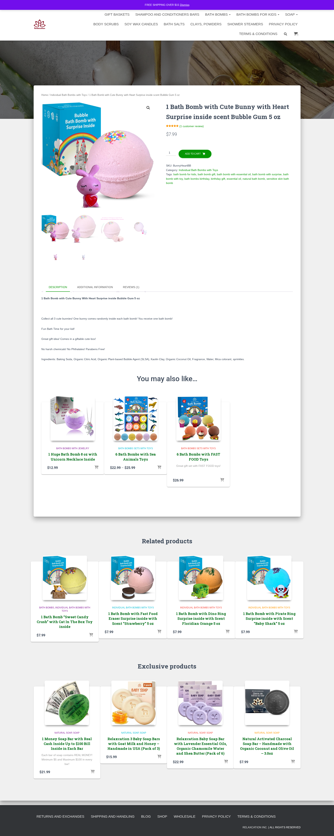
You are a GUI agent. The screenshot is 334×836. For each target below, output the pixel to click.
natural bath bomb (254, 178)
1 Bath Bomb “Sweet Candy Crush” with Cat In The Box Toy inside (65, 622)
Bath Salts (174, 24)
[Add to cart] (96, 467)
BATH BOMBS (217, 14)
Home (44, 95)
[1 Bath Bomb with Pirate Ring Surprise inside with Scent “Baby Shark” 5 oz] (269, 578)
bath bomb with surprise (267, 174)
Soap (290, 14)
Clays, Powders (206, 24)
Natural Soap (63, 732)
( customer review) (191, 126)
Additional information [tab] (95, 287)
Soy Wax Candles (141, 24)
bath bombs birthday (196, 178)
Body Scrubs (106, 24)
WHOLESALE (184, 816)
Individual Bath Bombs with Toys (68, 95)
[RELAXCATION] (40, 24)
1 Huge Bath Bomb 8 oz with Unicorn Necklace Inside (72, 456)
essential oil (234, 178)
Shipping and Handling (113, 816)
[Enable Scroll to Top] (326, 828)
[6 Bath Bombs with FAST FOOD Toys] (198, 418)
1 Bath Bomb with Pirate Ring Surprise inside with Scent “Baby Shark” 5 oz (269, 618)
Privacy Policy (283, 24)
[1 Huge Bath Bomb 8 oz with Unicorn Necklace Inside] (72, 418)
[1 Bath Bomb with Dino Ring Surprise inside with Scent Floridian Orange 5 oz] (201, 578)
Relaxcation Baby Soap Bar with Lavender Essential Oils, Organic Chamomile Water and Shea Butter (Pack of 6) (200, 746)
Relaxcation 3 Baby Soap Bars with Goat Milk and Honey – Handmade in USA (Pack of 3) (133, 743)
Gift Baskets (117, 14)
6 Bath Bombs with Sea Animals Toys (135, 456)
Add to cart (193, 153)
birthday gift (218, 178)
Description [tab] (58, 287)
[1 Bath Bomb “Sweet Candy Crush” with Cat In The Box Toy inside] (65, 578)
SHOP (162, 816)
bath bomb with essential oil (234, 174)
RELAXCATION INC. (255, 827)
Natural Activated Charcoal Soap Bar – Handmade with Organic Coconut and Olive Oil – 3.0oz (267, 746)
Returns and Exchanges (60, 816)
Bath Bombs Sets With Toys (135, 448)
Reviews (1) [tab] (131, 287)
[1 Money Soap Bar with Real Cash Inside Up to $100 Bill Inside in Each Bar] (67, 703)
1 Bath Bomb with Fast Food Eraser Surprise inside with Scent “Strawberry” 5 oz (133, 618)
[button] (148, 107)
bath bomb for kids (184, 174)
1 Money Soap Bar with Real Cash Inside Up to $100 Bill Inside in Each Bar (67, 743)
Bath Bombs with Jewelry (72, 448)
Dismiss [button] (184, 4)
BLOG (146, 816)
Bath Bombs (46, 607)
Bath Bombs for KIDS (256, 14)
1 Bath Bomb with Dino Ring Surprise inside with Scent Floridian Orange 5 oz (201, 618)
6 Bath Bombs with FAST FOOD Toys (198, 456)
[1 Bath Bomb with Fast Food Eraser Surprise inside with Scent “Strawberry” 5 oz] (133, 578)
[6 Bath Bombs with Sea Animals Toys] (135, 418)
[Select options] (159, 467)
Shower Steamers (245, 24)
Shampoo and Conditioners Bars (167, 14)
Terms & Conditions (258, 34)
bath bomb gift (206, 174)
